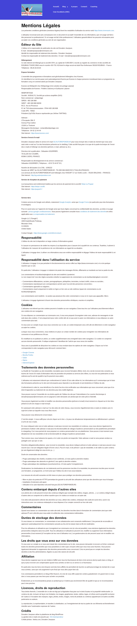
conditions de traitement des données (93, 211)
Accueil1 (56, 6)
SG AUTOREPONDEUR (62, 142)
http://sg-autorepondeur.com (41, 175)
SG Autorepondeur (56, 617)
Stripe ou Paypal (87, 184)
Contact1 (84, 6)
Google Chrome (28, 352)
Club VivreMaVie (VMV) (61, 12)
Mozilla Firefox (28, 355)
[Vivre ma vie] (31, 9)
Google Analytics (65, 202)
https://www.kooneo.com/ (40, 133)
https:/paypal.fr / (36, 189)
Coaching (93, 6)
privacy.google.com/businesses (40, 211)
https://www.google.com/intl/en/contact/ (47, 233)
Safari (25, 358)
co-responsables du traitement (43, 214)
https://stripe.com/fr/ (38, 186)
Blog (64, 6)
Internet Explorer (28, 363)
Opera (25, 360)
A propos (74, 6)
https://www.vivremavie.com (104, 30)
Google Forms (84, 202)
